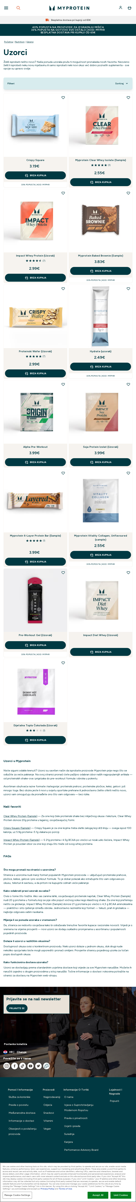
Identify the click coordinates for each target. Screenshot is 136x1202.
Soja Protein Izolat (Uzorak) (100, 446)
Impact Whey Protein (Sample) (21, 840)
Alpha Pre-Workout (35, 446)
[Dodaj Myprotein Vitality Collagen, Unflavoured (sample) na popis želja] (128, 473)
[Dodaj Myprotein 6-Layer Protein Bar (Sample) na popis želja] (63, 473)
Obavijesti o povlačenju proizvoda (22, 1131)
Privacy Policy (47, 1189)
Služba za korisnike (19, 1097)
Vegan (47, 1128)
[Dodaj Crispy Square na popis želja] (63, 97)
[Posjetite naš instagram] (6, 1066)
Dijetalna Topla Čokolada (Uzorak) (35, 725)
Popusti (114, 1101)
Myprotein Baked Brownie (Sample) (100, 255)
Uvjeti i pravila (72, 1126)
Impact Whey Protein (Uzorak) (35, 255)
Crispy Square (35, 160)
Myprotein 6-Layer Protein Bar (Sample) (35, 535)
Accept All (98, 1195)
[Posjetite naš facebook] (14, 1066)
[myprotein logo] (69, 8)
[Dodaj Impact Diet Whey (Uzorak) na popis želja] (128, 572)
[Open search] (18, 8)
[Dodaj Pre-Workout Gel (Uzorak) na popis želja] (63, 572)
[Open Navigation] (6, 8)
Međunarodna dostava (22, 1112)
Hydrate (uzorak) (100, 351)
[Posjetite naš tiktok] (22, 1066)
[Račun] (121, 8)
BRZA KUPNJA (38, 175)
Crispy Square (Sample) (17, 828)
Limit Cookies (121, 1195)
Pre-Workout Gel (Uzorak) (35, 635)
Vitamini (48, 1120)
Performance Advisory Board (81, 1149)
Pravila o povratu (18, 1104)
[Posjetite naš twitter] (38, 1066)
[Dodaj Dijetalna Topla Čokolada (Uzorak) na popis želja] (63, 663)
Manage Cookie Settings (17, 1195)
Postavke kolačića (15, 1044)
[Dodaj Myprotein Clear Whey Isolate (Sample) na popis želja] (128, 97)
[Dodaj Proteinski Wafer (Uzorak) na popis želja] (63, 288)
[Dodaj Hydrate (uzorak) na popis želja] (128, 288)
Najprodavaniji (51, 1097)
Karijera (68, 1142)
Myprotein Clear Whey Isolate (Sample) (100, 160)
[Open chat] (46, 1066)
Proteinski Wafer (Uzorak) (35, 351)
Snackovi (48, 1112)
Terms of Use (65, 1189)
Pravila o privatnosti (75, 1118)
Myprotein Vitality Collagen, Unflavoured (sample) (100, 537)
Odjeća (47, 1104)
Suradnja (69, 1134)
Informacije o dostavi (21, 1120)
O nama (68, 1097)
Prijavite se (17, 1008)
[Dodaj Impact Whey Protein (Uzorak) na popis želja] (63, 193)
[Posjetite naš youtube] (30, 1066)
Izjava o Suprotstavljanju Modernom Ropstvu (78, 1107)
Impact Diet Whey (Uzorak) (100, 635)
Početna (8, 41)
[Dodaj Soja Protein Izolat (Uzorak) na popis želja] (128, 384)
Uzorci (30, 41)
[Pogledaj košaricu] (130, 8)
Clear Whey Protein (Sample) (20, 816)
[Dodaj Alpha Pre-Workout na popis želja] (63, 384)
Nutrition (20, 41)
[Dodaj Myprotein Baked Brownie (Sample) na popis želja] (128, 193)
